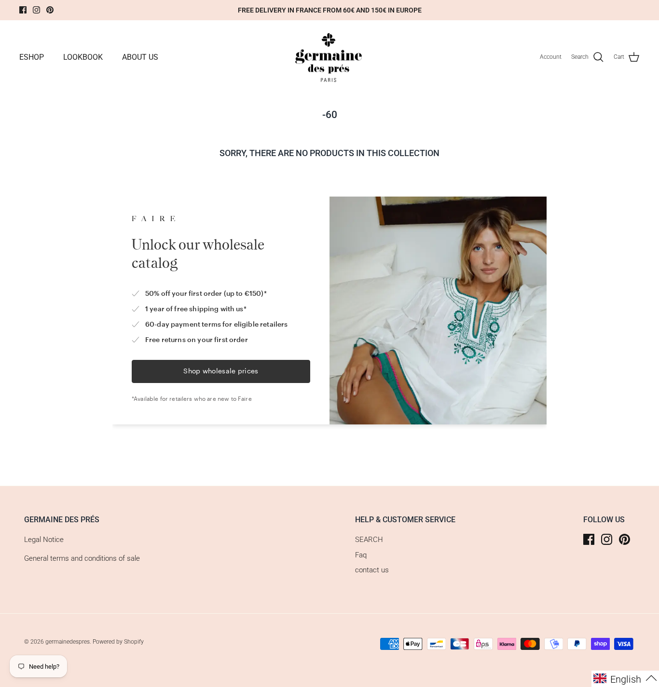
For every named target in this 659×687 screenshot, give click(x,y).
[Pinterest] (50, 9)
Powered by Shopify (118, 641)
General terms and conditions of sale (82, 558)
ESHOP (31, 57)
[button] (625, 679)
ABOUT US (140, 57)
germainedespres (67, 641)
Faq (361, 555)
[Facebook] (23, 9)
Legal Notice (44, 539)
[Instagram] (36, 9)
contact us (372, 570)
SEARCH (369, 539)
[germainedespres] (329, 57)
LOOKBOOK (83, 57)
